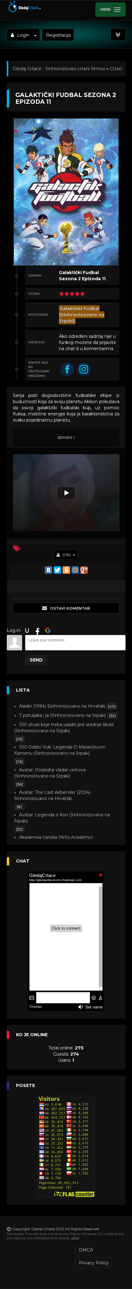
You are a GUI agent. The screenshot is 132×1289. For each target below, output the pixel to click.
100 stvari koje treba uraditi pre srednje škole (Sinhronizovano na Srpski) (64, 727)
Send (36, 660)
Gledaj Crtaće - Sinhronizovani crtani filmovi (59, 68)
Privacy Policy (94, 1263)
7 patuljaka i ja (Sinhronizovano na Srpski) (62, 715)
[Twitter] (57, 570)
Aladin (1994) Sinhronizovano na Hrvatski (62, 706)
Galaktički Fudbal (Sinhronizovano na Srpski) (81, 315)
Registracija (58, 35)
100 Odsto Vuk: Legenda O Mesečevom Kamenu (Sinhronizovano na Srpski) (60, 750)
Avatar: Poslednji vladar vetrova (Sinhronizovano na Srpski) (50, 773)
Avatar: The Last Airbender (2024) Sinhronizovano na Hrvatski (52, 795)
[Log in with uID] (27, 630)
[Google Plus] (84, 570)
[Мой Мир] (75, 570)
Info (66, 555)
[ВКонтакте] (48, 570)
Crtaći (116, 68)
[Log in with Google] (47, 630)
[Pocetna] (24, 11)
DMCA (86, 1250)
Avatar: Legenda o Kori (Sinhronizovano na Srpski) (62, 818)
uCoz (75, 1238)
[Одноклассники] (66, 570)
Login (23, 35)
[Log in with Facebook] (37, 630)
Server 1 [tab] (66, 437)
